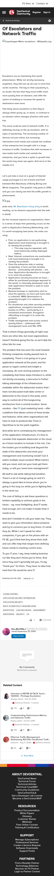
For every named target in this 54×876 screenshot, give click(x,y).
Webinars (27, 847)
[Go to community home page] (19, 12)
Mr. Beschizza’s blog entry (27, 206)
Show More (28, 782)
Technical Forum (27, 807)
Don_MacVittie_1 (18, 629)
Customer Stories (27, 845)
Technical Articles (12, 21)
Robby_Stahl (16, 732)
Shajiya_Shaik (17, 699)
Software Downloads (27, 874)
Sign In (46, 12)
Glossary (27, 842)
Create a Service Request (27, 871)
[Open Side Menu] (4, 12)
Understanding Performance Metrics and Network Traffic (29, 727)
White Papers (27, 839)
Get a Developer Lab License (27, 821)
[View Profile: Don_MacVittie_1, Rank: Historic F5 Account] (6, 631)
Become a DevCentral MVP (27, 824)
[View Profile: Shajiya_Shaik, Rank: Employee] (6, 696)
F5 (19, 408)
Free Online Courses (27, 850)
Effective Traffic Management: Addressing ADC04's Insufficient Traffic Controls (30, 757)
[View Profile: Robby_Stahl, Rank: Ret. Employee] (6, 729)
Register (37, 12)
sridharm (14, 761)
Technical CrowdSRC (27, 813)
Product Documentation (27, 836)
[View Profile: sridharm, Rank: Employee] (6, 758)
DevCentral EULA (27, 818)
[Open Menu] (50, 21)
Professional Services (27, 868)
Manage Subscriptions (27, 865)
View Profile (18, 636)
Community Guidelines (27, 815)
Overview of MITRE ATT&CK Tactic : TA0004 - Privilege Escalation (28, 694)
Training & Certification (27, 853)
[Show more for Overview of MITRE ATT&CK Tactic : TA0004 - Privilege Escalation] (24, 715)
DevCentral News (27, 804)
